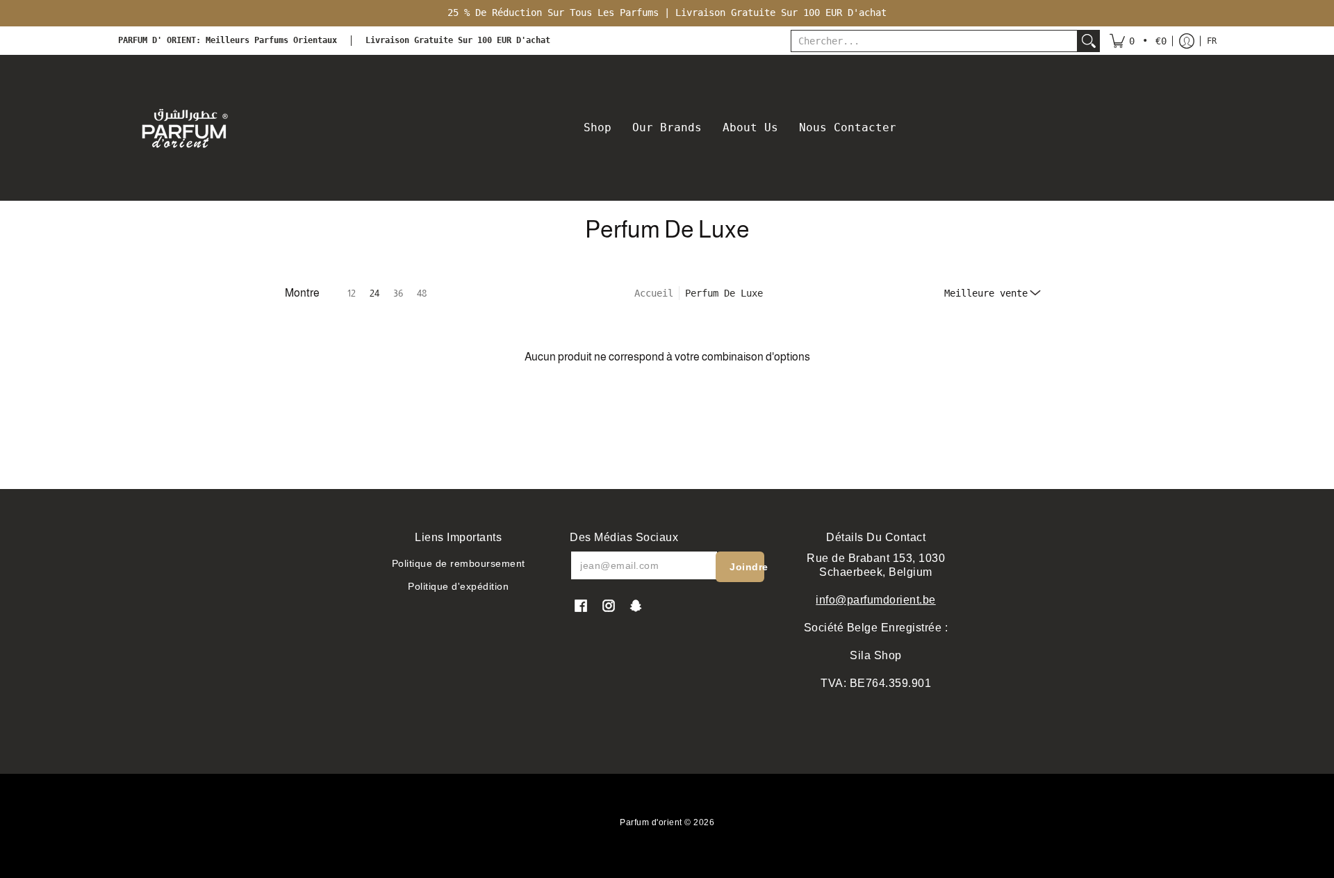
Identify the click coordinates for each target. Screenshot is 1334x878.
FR (1212, 41)
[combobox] (934, 41)
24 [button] (374, 293)
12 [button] (351, 293)
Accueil (653, 293)
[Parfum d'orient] (184, 128)
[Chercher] (1089, 41)
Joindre (747, 566)
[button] (1138, 41)
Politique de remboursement (458, 563)
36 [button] (398, 293)
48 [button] (422, 293)
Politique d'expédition (458, 586)
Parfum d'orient (651, 822)
